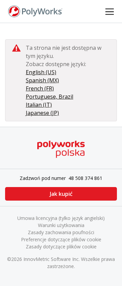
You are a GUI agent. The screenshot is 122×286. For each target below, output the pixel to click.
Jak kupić (61, 194)
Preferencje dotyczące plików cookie (61, 239)
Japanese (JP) (42, 113)
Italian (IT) (39, 104)
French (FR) (40, 88)
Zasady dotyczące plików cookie (61, 246)
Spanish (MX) (42, 80)
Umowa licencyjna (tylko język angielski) (61, 218)
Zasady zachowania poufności (61, 232)
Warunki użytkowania (61, 225)
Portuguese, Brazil (49, 96)
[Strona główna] (35, 11)
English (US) (41, 72)
